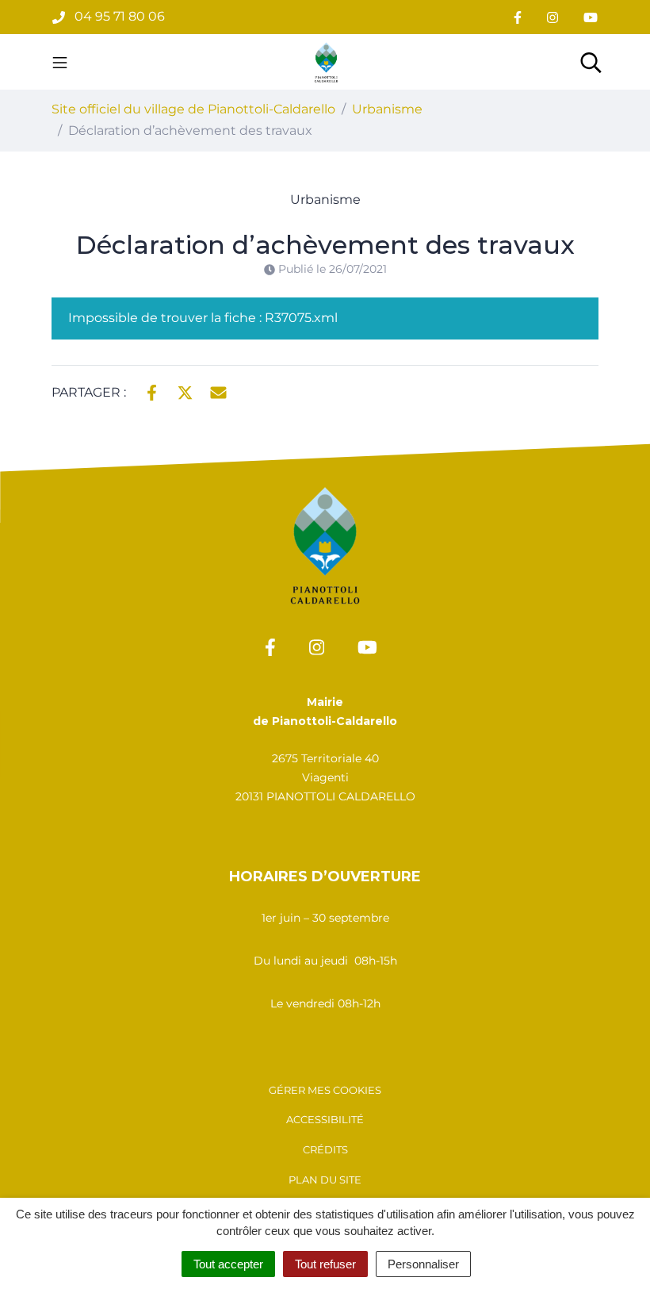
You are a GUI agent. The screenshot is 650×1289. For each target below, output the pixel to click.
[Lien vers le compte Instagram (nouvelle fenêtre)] (552, 17)
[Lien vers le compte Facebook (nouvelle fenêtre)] (517, 17)
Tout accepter (228, 1264)
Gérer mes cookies (325, 1090)
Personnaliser (423, 1264)
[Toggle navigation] (60, 61)
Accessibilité (325, 1119)
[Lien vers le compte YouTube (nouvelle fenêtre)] (590, 17)
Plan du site (325, 1179)
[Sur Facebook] (152, 391)
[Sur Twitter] (185, 391)
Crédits (325, 1149)
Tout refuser (325, 1264)
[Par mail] (218, 391)
